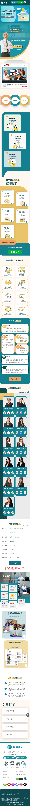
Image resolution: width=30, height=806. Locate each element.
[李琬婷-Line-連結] (25, 493)
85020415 (18, 754)
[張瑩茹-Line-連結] (12, 453)
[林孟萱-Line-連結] (12, 473)
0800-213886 (10, 757)
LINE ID (4, 533)
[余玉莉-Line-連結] (25, 433)
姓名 (3, 529)
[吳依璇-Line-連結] (25, 473)
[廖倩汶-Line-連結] (12, 513)
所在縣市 (4, 553)
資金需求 (4, 541)
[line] (12, 413)
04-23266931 (22, 757)
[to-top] (28, 715)
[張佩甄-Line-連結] (12, 493)
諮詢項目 (4, 545)
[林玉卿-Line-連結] (12, 433)
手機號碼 (4, 537)
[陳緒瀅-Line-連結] (25, 453)
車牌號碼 (4, 557)
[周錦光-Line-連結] (25, 413)
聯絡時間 (4, 549)
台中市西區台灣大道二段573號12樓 (15, 752)
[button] (27, 2)
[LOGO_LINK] (5, 3)
